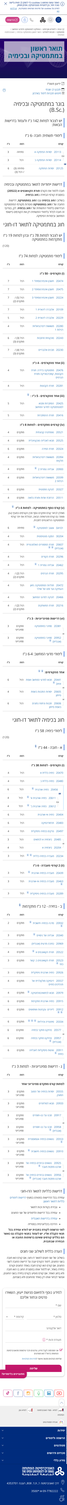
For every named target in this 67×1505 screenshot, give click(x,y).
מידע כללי (59, 1460)
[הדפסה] (4, 90)
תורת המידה (52, 448)
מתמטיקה (60, 32)
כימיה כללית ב (51, 781)
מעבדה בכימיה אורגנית (47, 873)
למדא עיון (22, 1410)
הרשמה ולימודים (55, 1438)
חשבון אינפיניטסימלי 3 (47, 297)
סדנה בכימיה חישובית (47, 923)
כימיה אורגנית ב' (43, 806)
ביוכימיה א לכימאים (47, 839)
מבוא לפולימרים (51, 1103)
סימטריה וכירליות (50, 1021)
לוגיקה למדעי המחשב (47, 597)
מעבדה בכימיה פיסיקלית (46, 893)
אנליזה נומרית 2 (50, 469)
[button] (31, 20)
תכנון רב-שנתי (53, 89)
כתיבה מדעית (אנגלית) (47, 943)
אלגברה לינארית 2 (49, 317)
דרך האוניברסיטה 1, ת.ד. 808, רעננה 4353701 (33, 1483)
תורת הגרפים (52, 573)
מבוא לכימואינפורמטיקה (46, 993)
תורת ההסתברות (50, 415)
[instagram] (28, 1393)
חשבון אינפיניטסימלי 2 (47, 289)
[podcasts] (38, 1393)
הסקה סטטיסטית (50, 536)
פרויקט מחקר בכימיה (46, 1030)
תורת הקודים (52, 556)
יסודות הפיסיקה (51, 168)
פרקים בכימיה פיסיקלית (47, 831)
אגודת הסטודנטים (50, 1422)
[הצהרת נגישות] (61, 1498)
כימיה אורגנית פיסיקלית (47, 972)
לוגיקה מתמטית (51, 489)
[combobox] (14, 1316)
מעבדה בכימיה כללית (48, 856)
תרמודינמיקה (52, 823)
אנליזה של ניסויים (49, 935)
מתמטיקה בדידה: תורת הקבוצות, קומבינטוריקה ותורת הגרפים (47, 373)
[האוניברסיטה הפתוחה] (44, 20)
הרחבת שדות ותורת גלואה (45, 497)
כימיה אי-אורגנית (50, 814)
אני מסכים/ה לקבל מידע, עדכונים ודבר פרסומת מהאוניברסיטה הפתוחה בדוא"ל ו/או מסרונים (32, 1352)
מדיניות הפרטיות (29, 1358)
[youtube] (59, 1393)
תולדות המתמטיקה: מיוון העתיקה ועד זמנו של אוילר (46, 587)
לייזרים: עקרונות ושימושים (46, 1009)
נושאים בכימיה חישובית (47, 1151)
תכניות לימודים (48, 32)
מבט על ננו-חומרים (47, 1115)
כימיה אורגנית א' (43, 798)
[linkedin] (49, 1393)
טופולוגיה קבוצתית (49, 432)
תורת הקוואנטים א (49, 952)
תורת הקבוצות (51, 385)
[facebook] (18, 1393)
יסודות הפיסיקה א (47, 152)
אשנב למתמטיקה (49, 528)
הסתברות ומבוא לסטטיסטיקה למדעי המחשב (49, 405)
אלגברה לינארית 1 (49, 309)
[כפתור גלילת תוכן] (61, 1403)
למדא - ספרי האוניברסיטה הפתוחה (50, 1412)
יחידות (61, 1430)
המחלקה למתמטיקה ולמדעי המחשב (26, 29)
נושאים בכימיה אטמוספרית (45, 1139)
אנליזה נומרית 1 (50, 565)
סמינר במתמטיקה (47, 626)
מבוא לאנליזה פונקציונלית (46, 440)
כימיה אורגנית (46, 789)
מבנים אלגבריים (50, 350)
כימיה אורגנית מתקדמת (47, 1001)
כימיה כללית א (51, 772)
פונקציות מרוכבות (50, 338)
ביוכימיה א (51, 847)
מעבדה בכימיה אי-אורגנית (46, 881)
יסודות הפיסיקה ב (48, 160)
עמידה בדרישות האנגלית (44, 1218)
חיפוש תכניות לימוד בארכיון (47, 93)
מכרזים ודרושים (56, 1453)
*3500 (35, 1491)
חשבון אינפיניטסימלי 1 (47, 281)
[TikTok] (8, 1393)
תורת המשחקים (50, 605)
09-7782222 (50, 1491)
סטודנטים (59, 1445)
